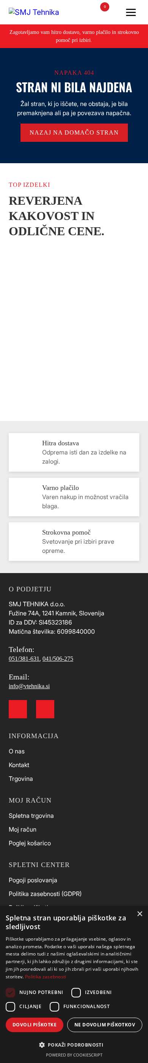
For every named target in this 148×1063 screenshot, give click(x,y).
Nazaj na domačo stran (74, 132)
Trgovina (21, 778)
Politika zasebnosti (45, 976)
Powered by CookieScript (74, 1055)
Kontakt (19, 765)
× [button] (139, 914)
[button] (74, 1044)
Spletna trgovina (31, 815)
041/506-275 (58, 658)
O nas (17, 751)
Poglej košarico (30, 843)
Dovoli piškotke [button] (35, 1024)
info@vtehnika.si (29, 686)
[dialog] (74, 984)
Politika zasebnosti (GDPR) (45, 894)
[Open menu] (131, 12)
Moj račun (22, 829)
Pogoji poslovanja (33, 880)
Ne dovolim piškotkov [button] (104, 1024)
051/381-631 (24, 658)
